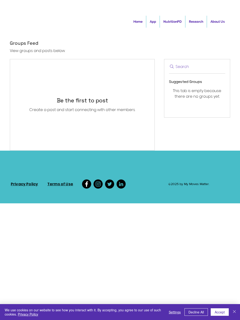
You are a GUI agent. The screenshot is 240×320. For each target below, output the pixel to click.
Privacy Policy (28, 314)
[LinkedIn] (121, 184)
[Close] (234, 312)
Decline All (196, 312)
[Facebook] (86, 184)
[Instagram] (98, 184)
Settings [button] (175, 312)
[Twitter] (109, 184)
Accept (220, 312)
